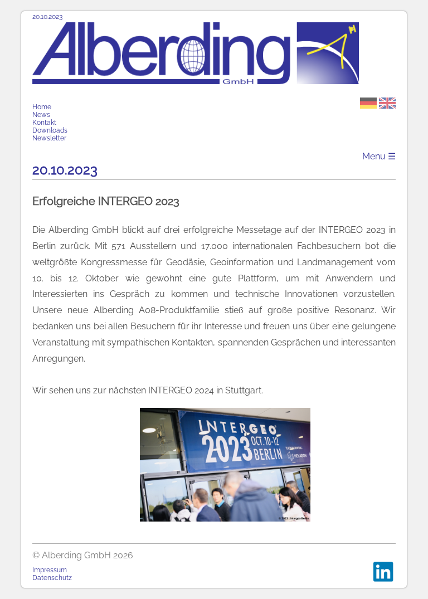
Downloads (49, 130)
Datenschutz (52, 578)
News (41, 115)
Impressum (49, 570)
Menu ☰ (379, 156)
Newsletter (49, 138)
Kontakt (44, 122)
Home (41, 107)
